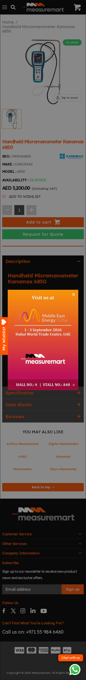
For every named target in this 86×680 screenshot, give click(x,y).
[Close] (73, 294)
